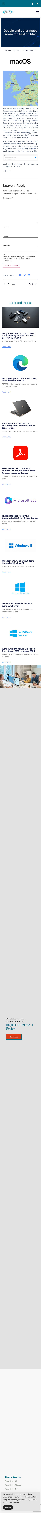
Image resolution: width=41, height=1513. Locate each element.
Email (6, 236)
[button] (3, 3)
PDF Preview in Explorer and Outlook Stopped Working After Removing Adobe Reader (18, 470)
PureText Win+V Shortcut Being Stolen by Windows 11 (18, 562)
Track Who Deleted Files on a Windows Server (17, 604)
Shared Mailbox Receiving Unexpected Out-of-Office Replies (20, 517)
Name (6, 227)
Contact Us (14, 1037)
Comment (8, 198)
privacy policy (13, 1502)
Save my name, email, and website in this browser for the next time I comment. (19, 258)
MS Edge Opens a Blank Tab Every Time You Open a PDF (19, 379)
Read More (6, 347)
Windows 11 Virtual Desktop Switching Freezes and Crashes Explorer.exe (18, 425)
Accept (8, 1507)
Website (6, 245)
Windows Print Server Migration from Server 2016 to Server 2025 (18, 650)
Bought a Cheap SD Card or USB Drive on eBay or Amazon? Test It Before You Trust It (19, 335)
